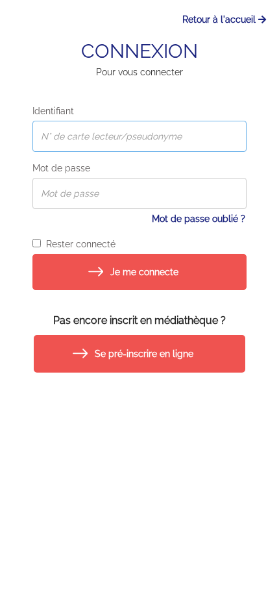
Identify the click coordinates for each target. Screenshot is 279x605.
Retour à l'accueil (220, 19)
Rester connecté (78, 244)
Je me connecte (144, 272)
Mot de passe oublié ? (198, 219)
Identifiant (53, 111)
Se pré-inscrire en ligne (144, 354)
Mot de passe (61, 168)
